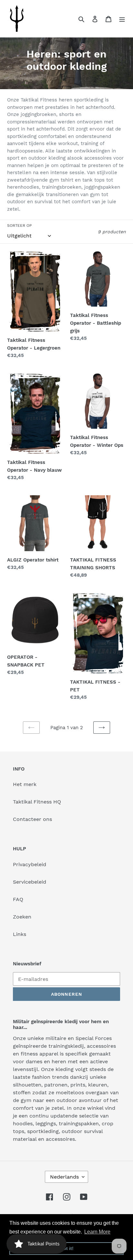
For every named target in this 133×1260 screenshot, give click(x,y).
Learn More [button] (97, 1231)
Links (19, 934)
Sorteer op (19, 225)
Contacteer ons (32, 819)
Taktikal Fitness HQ (37, 802)
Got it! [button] (67, 1248)
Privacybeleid (29, 864)
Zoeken (22, 917)
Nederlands (64, 1177)
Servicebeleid (29, 882)
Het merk (24, 784)
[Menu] (122, 19)
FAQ (18, 899)
